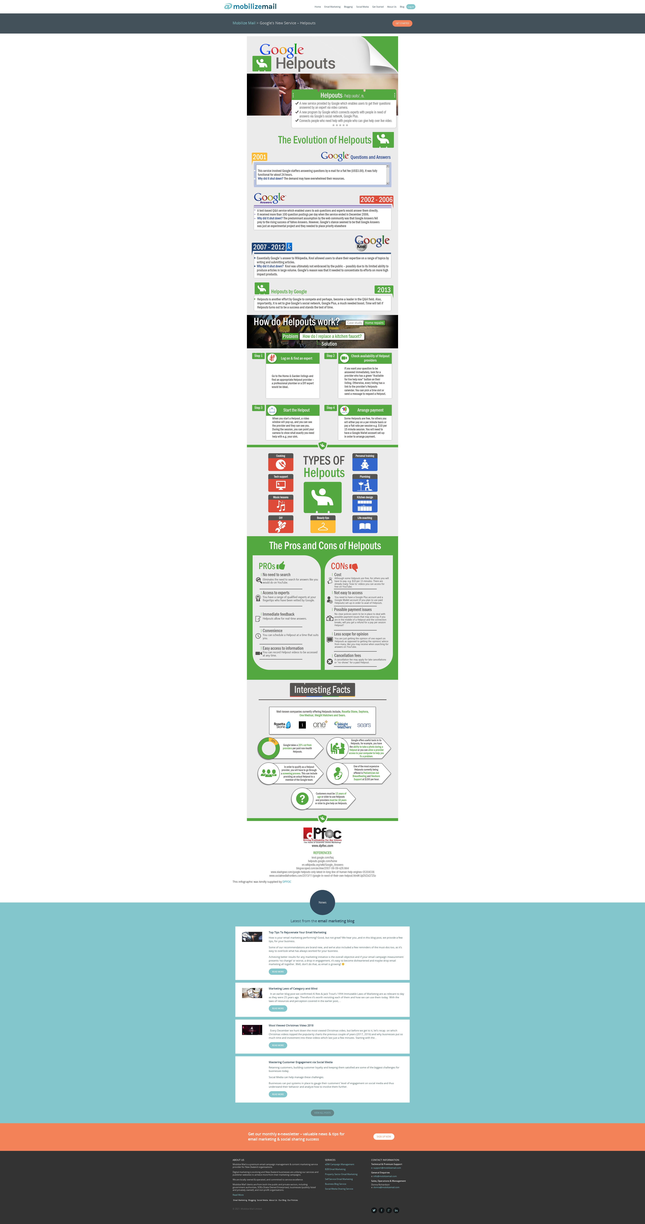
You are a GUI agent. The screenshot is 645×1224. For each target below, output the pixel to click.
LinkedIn (396, 1210)
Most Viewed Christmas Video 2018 (291, 1025)
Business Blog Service (335, 1183)
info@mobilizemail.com (385, 1176)
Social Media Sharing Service (339, 1188)
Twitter (374, 1210)
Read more (278, 971)
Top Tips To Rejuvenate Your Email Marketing (297, 932)
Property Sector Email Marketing (341, 1174)
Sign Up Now (384, 1136)
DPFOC (287, 882)
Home (318, 6)
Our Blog (282, 1200)
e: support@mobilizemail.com (386, 1167)
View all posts (322, 1112)
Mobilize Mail (244, 22)
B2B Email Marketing (335, 1169)
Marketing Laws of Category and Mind (293, 988)
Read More (238, 1194)
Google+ (389, 1210)
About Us (391, 6)
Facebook (381, 1210)
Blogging (348, 6)
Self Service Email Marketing (339, 1179)
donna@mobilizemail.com (386, 1187)
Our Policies (292, 1200)
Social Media (362, 6)
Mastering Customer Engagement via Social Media (301, 1062)
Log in (411, 6)
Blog (402, 6)
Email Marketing (332, 6)
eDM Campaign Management (339, 1164)
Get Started (378, 6)
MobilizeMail (250, 7)
